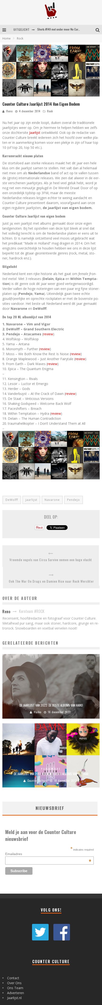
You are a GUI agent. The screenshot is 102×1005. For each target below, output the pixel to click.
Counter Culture (37, 780)
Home (6, 38)
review (48, 334)
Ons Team (15, 988)
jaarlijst (31, 500)
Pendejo (73, 500)
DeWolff (11, 500)
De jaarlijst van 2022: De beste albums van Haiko (51, 705)
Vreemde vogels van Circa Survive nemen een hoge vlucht (50, 559)
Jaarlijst (34, 132)
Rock (50, 111)
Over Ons (14, 983)
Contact (13, 978)
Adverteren (15, 993)
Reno (9, 111)
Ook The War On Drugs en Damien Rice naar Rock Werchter (51, 581)
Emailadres (48, 854)
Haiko (37, 712)
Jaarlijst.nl (14, 998)
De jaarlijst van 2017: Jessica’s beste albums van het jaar (51, 773)
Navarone (52, 500)
